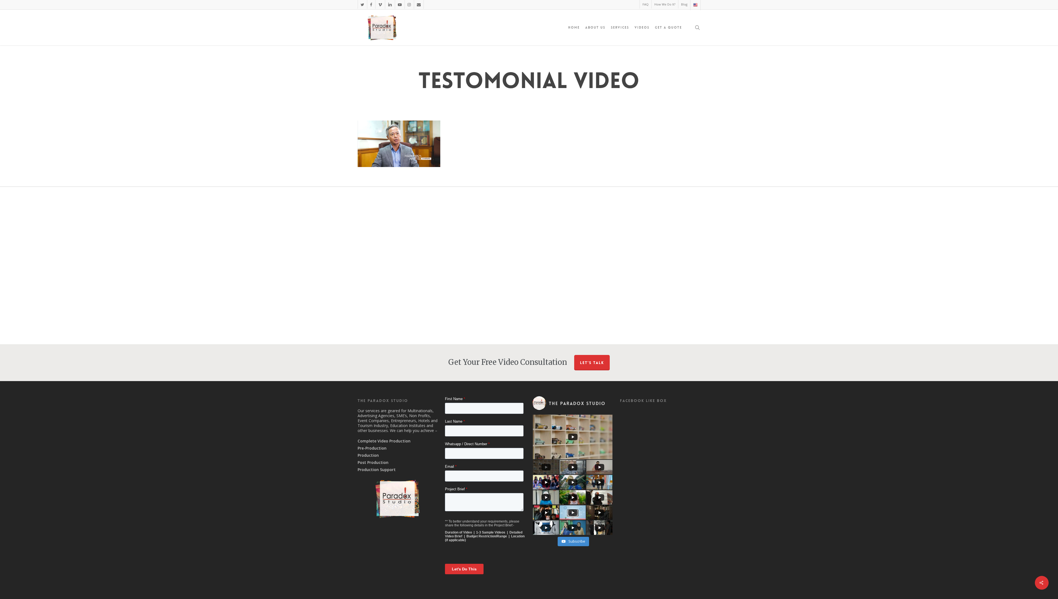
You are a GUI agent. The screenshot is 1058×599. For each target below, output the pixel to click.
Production (368, 455)
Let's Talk (592, 362)
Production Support (377, 469)
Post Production (373, 462)
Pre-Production (372, 448)
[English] (695, 5)
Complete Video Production (384, 441)
